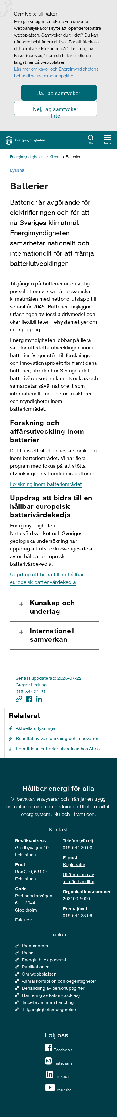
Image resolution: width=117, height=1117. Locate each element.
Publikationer (35, 966)
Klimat (54, 156)
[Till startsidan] (25, 139)
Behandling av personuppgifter (53, 988)
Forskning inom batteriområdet (46, 484)
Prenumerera (35, 945)
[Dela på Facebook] (29, 698)
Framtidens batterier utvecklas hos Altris (58, 748)
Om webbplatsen (39, 973)
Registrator (74, 864)
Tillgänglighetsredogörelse (49, 1009)
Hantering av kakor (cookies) (51, 995)
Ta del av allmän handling (48, 1002)
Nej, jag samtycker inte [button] (55, 111)
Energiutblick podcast (44, 959)
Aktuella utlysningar (36, 728)
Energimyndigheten (27, 156)
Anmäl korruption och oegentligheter (59, 981)
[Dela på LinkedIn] (39, 698)
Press (27, 952)
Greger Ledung (31, 684)
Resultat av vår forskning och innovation (57, 738)
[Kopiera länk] (19, 698)
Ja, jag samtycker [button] (58, 93)
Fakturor (23, 919)
